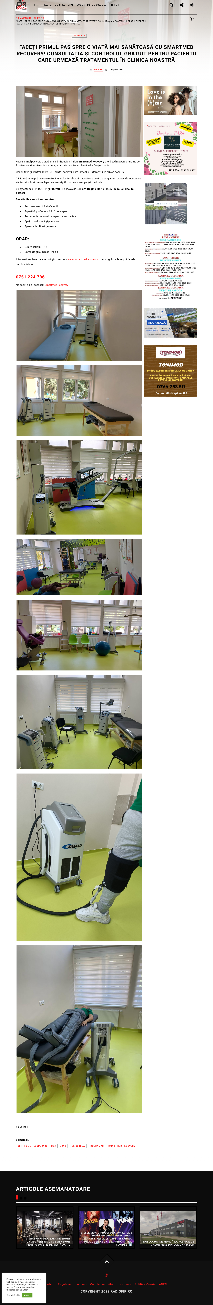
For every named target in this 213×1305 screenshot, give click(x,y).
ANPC (163, 1284)
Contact (49, 1284)
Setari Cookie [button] (13, 1295)
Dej (53, 1146)
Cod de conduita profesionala (110, 1284)
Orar (63, 1146)
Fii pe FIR (39, 18)
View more (44, 1227)
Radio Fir (98, 69)
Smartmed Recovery (56, 284)
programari (97, 1146)
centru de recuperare (33, 1146)
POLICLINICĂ (77, 1146)
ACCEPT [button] (27, 1295)
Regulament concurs (72, 1284)
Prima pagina (23, 18)
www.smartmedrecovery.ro (83, 259)
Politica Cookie (145, 1284)
